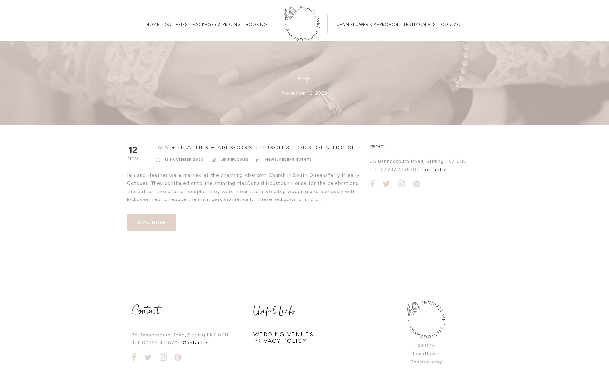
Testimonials (419, 24)
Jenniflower (234, 160)
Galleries (176, 24)
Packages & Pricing (217, 24)
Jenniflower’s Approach (367, 24)
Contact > (434, 170)
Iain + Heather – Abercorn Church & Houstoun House (255, 147)
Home (153, 24)
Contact (452, 24)
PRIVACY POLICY (280, 340)
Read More (151, 222)
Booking (256, 24)
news (271, 160)
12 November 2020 (184, 160)
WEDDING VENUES (283, 334)
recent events (295, 160)
